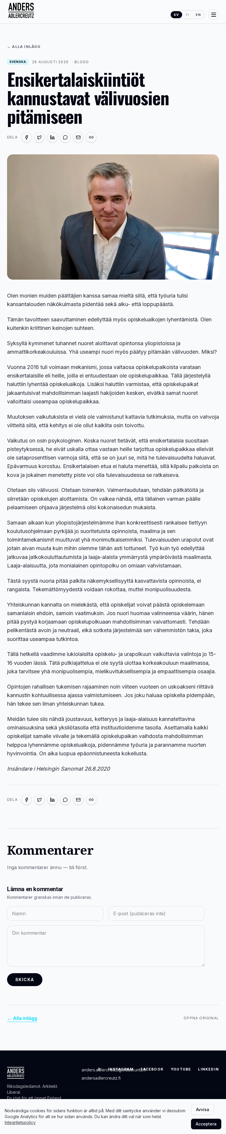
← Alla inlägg (24, 46)
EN (198, 15)
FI (187, 15)
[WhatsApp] (65, 137)
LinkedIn (208, 1069)
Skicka (24, 979)
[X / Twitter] (39, 137)
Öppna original (201, 1018)
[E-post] (78, 137)
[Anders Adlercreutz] (21, 10)
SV (176, 15)
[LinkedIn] (52, 137)
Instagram (121, 1069)
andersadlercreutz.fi (101, 1077)
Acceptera (206, 1123)
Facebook (152, 1069)
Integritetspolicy (20, 1122)
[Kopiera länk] (91, 137)
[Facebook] (26, 137)
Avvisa (202, 1109)
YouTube (181, 1069)
